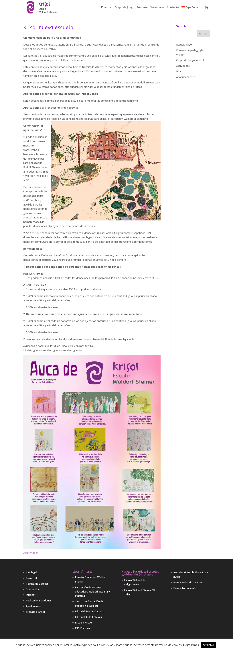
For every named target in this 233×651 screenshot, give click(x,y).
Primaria (142, 7)
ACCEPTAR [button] (208, 645)
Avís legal (31, 572)
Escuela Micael (83, 622)
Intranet (30, 595)
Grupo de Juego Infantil (190, 60)
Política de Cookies (37, 583)
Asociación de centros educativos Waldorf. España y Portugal (92, 591)
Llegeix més (191, 645)
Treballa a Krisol (35, 611)
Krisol (104, 7)
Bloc (178, 71)
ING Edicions (82, 628)
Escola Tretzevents (184, 588)
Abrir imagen (30, 552)
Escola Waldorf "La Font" (188, 582)
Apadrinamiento (185, 77)
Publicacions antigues (39, 600)
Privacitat (31, 578)
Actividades (183, 65)
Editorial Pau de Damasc (89, 611)
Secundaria (157, 7)
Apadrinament (34, 606)
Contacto (173, 7)
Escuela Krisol (184, 44)
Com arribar (33, 589)
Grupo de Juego (124, 7)
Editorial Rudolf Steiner (88, 617)
